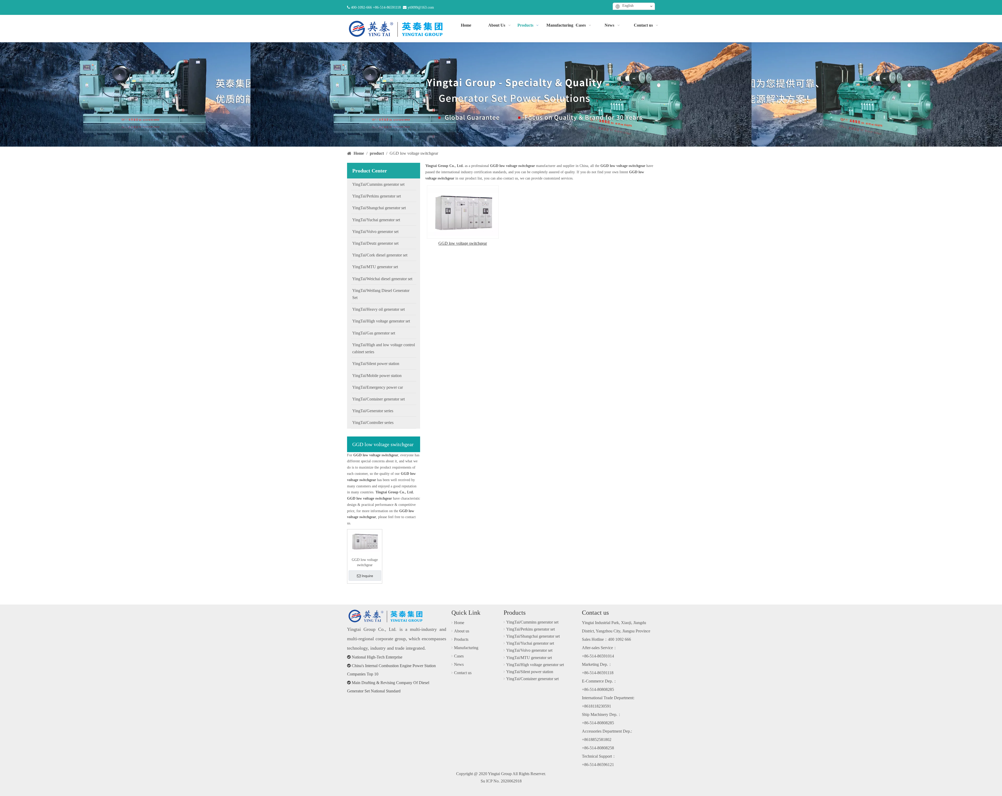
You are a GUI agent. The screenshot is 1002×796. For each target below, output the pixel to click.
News (459, 664)
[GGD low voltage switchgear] (365, 541)
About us (461, 631)
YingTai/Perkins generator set (530, 629)
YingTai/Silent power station (529, 671)
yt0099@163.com (421, 7)
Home (459, 622)
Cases (459, 656)
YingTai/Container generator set (532, 679)
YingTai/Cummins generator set (532, 622)
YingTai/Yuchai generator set (530, 643)
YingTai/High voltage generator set (535, 664)
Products (461, 639)
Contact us (463, 673)
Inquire (367, 576)
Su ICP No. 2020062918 (501, 781)
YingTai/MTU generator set (529, 657)
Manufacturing (466, 647)
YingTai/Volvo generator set (529, 650)
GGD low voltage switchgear (365, 562)
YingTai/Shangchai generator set (533, 636)
